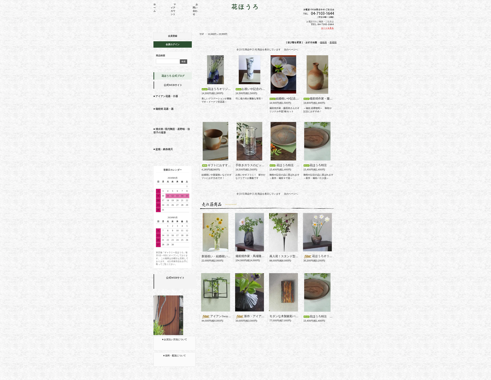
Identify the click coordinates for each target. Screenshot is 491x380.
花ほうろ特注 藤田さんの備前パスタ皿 (335, 165)
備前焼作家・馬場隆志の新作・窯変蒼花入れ (264, 256)
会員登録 (172, 36)
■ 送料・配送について (174, 355)
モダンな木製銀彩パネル (285, 316)
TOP (201, 34)
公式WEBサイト (173, 85)
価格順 (323, 42)
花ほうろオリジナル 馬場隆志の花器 (336, 256)
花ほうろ (245, 6)
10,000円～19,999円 (217, 34)
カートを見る (327, 28)
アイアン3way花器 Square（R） (233, 316)
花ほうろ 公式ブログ (173, 75)
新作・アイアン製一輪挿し (263, 316)
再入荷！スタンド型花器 (286, 256)
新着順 (333, 42)
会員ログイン (173, 44)
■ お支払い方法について (174, 339)
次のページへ (291, 49)
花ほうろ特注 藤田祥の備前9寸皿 (298, 165)
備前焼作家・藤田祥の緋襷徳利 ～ (334, 98)
